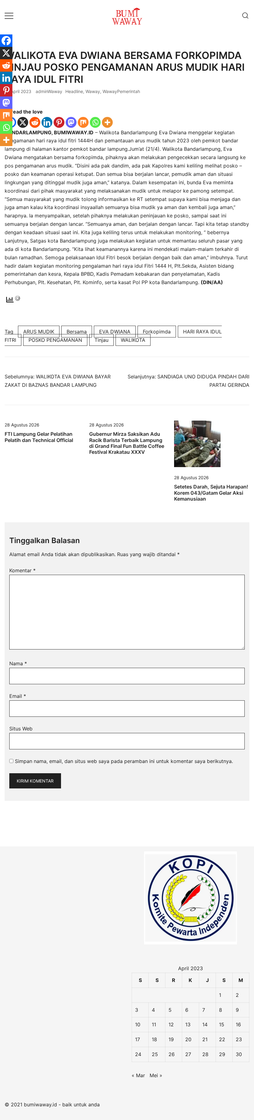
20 (188, 1039)
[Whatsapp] (95, 122)
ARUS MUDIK (38, 331)
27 (188, 1054)
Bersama (77, 331)
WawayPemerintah (121, 91)
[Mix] (83, 122)
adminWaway (49, 91)
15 (221, 1024)
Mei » (156, 1075)
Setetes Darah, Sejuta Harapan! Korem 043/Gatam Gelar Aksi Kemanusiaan (211, 493)
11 (154, 1024)
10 (137, 1024)
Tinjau (101, 340)
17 (137, 1039)
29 (222, 1054)
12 (171, 1024)
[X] (22, 122)
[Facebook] (6, 40)
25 (155, 1054)
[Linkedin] (47, 122)
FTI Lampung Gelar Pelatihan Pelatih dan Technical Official (39, 437)
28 (205, 1054)
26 (172, 1054)
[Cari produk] (245, 15)
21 (205, 1039)
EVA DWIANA (114, 331)
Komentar (22, 570)
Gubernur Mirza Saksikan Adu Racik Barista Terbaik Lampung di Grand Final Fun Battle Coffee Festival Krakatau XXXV (126, 443)
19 (171, 1039)
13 (187, 1024)
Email (17, 696)
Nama (18, 663)
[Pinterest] (59, 122)
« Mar (138, 1075)
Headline (74, 91)
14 (205, 1024)
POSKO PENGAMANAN (55, 340)
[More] (107, 122)
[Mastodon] (71, 122)
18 (154, 1039)
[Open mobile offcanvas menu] (9, 15)
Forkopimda (157, 331)
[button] (7, 823)
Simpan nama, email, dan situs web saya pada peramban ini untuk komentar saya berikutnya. (124, 761)
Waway (92, 91)
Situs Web (21, 728)
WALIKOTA (133, 340)
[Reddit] (34, 122)
